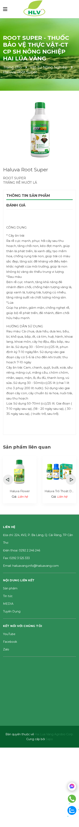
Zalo (6, 649)
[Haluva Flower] (19, 471)
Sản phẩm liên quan (27, 447)
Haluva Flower (20, 491)
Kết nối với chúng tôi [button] (22, 626)
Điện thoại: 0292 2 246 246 (21, 550)
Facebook (10, 642)
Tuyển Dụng (11, 611)
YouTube (9, 634)
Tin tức (8, 596)
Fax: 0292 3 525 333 (16, 558)
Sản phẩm (10, 588)
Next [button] (71, 480)
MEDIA (8, 604)
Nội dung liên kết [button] (19, 580)
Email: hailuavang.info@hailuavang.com (31, 566)
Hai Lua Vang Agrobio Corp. (54, 734)
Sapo (49, 739)
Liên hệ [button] (9, 527)
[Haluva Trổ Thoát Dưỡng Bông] (59, 471)
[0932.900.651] (72, 799)
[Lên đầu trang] (75, 823)
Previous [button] (8, 480)
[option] (19, 479)
